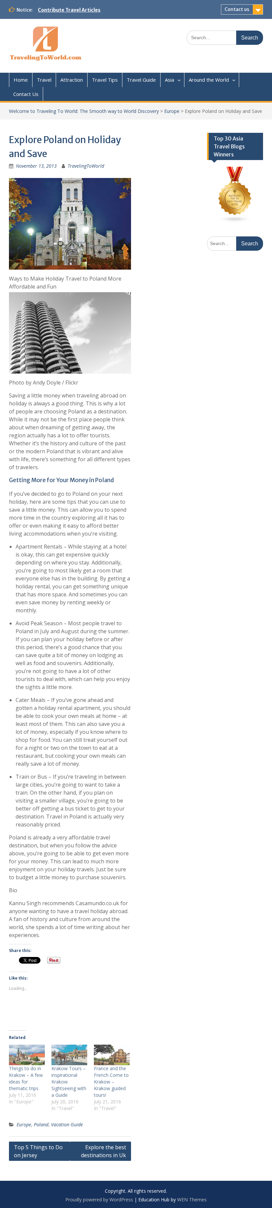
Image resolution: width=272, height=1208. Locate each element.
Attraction (71, 79)
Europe (171, 111)
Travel (44, 79)
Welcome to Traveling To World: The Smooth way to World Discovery (84, 111)
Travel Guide (141, 79)
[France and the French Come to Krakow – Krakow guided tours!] (112, 1055)
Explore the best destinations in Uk (103, 1151)
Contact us (237, 9)
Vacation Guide (67, 1124)
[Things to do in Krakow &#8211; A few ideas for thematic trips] (27, 1055)
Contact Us (25, 94)
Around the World (209, 79)
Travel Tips (105, 79)
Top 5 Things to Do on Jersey (38, 1151)
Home (21, 79)
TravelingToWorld (86, 166)
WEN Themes (192, 1199)
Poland (41, 1124)
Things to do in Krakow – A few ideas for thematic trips (26, 1078)
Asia (169, 79)
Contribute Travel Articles (69, 10)
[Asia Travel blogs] (235, 221)
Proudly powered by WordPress (99, 1199)
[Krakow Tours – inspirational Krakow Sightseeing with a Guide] (69, 1055)
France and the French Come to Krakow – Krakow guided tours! (111, 1081)
